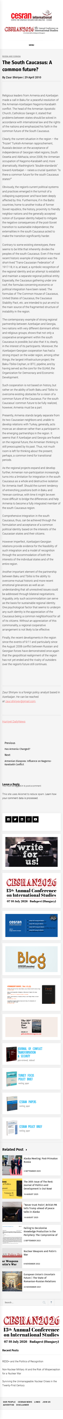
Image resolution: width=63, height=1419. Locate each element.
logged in (19, 786)
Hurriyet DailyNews (13, 721)
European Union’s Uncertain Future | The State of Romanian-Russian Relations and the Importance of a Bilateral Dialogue (40, 1281)
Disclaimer (22, 1405)
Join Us (46, 1402)
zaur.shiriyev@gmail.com (20, 701)
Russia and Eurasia (11, 56)
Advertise (8, 1405)
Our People (9, 1402)
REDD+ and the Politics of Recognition (22, 1361)
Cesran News (25, 1402)
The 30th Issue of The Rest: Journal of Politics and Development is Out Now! (38, 1185)
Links (37, 1402)
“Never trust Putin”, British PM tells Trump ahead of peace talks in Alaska (40, 1208)
